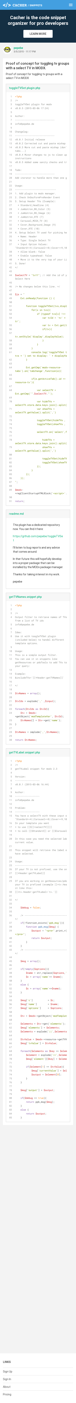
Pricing (7, 1394)
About (7, 1387)
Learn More (38, 34)
